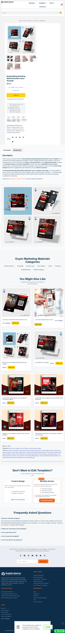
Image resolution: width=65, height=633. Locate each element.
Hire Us (52, 3)
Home (20, 20)
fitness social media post (18, 453)
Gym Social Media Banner (32, 455)
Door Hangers (41, 266)
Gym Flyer (35, 20)
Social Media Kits (25, 269)
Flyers (50, 266)
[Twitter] (40, 555)
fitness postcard (7, 452)
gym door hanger (42, 453)
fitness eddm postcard (48, 450)
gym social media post (29, 457)
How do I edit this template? (11, 518)
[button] (33, 27)
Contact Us (42, 6)
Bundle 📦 (20, 266)
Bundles (17, 448)
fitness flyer (57, 450)
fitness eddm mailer (35, 450)
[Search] (60, 12)
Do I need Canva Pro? (9, 532)
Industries (32, 3)
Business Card (30, 266)
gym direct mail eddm (31, 453)
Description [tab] (7, 150)
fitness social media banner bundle (36, 452)
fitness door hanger (24, 450)
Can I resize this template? (10, 536)
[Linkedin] (24, 555)
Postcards (58, 266)
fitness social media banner (19, 452)
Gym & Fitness (27, 20)
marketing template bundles (17, 178)
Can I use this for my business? (12, 540)
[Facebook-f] (20, 555)
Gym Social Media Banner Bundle (49, 455)
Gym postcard (20, 455)
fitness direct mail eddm (12, 450)
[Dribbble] (28, 555)
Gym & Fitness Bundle (35, 448)
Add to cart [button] (15, 323)
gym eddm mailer (52, 453)
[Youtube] (32, 555)
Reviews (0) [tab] (17, 150)
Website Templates (39, 269)
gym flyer (13, 455)
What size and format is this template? (14, 528)
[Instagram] (44, 555)
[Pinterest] (36, 555)
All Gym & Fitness (9, 266)
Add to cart (15, 95)
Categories (42, 3)
